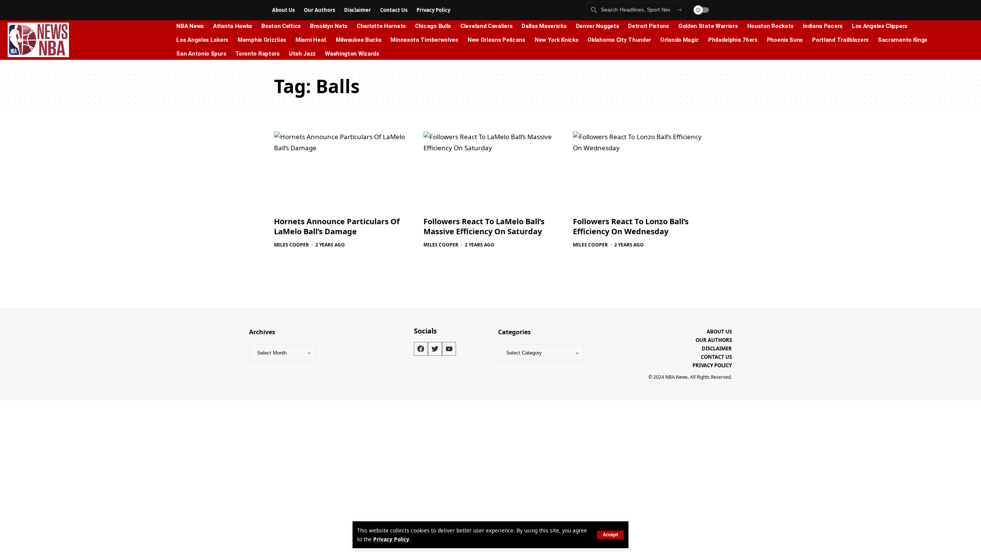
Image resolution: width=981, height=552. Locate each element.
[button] (610, 535)
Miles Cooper (291, 245)
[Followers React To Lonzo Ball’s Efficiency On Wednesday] (640, 171)
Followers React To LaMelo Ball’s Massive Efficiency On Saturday (484, 226)
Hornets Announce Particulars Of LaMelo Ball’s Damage (337, 226)
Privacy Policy (391, 539)
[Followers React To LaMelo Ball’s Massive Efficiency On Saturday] (490, 171)
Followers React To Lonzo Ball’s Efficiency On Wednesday (631, 226)
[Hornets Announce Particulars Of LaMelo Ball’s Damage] (341, 171)
